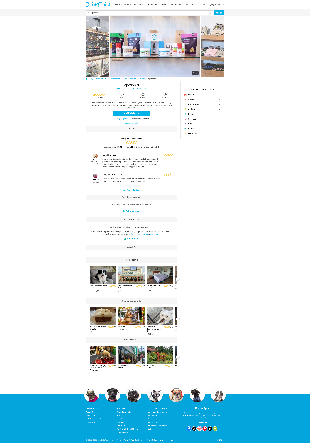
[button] (202, 94)
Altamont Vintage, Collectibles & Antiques (98, 367)
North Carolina (130, 79)
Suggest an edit (131, 123)
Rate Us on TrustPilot (94, 419)
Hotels (118, 5)
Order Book (91, 422)
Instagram (154, 234)
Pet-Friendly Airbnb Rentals (98, 286)
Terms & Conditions (155, 440)
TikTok (145, 234)
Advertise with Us (124, 412)
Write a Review (154, 419)
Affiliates (120, 422)
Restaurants (139, 5)
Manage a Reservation (157, 412)
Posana (121, 326)
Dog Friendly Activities (99, 79)
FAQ (149, 429)
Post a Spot (202, 408)
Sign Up (221, 5)
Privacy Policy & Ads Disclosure (130, 440)
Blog (181, 5)
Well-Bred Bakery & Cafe (98, 327)
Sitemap (169, 440)
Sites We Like (122, 432)
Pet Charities (122, 419)
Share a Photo (154, 422)
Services (172, 5)
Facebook (135, 234)
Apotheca (152, 79)
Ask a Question (132, 211)
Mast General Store (124, 366)
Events (163, 5)
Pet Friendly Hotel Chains (127, 429)
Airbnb (127, 5)
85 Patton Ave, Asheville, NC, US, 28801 (131, 89)
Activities (152, 5)
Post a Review (133, 190)
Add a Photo (133, 238)
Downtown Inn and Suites (153, 286)
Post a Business (154, 415)
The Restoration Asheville (125, 286)
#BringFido (202, 422)
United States (116, 79)
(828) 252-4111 (125, 119)
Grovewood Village (152, 366)
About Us (89, 412)
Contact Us (90, 415)
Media (119, 415)
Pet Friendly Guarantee (157, 425)
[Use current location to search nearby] (211, 12)
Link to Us (121, 425)
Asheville (142, 79)
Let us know (187, 415)
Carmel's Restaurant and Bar (154, 328)
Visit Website (131, 113)
